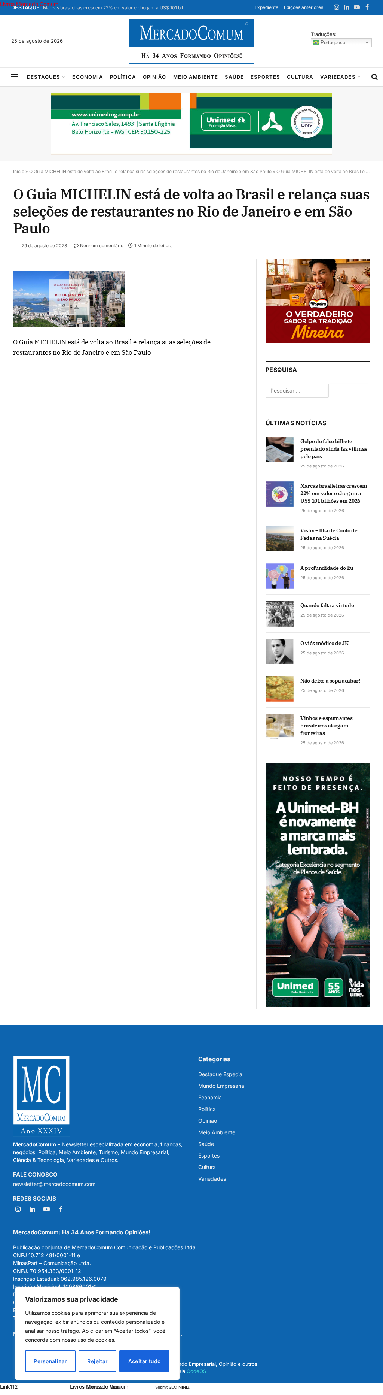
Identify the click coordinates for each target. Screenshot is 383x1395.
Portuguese (332, 42)
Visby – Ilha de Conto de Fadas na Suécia (329, 534)
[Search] (374, 77)
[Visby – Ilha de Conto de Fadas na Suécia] (280, 538)
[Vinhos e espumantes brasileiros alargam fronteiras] (280, 726)
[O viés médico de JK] (280, 651)
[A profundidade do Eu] (280, 576)
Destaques (43, 77)
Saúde (234, 77)
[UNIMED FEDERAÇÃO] (191, 124)
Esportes (265, 77)
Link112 (9, 1386)
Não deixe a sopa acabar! (330, 680)
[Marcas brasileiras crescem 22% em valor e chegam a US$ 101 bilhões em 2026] (280, 494)
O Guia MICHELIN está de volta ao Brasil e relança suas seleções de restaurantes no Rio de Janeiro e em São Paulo (150, 171)
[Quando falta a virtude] (280, 613)
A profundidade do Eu (326, 568)
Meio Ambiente (195, 77)
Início (18, 171)
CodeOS (196, 1371)
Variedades (337, 77)
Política (123, 77)
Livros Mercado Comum (29, 4)
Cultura (300, 77)
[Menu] (14, 77)
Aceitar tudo (144, 1361)
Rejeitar (97, 1361)
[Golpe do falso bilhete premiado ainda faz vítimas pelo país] (280, 449)
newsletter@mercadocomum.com (54, 1184)
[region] (97, 1333)
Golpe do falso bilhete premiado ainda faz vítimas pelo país (333, 449)
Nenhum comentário (101, 245)
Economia (87, 77)
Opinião (154, 77)
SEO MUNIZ (34, 1386)
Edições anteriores (303, 7)
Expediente (266, 7)
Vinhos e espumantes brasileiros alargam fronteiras (326, 725)
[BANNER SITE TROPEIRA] (318, 341)
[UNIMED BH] (318, 1005)
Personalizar (50, 1361)
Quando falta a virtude (327, 605)
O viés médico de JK (324, 643)
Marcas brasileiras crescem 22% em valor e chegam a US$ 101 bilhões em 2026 (118, 7)
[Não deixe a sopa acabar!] (280, 689)
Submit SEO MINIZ (172, 1387)
